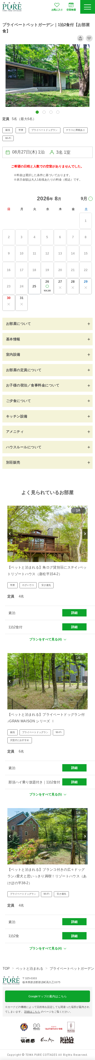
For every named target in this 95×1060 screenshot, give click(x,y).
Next (85, 534)
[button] (37, 112)
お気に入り (57, 9)
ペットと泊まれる (29, 969)
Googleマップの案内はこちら (47, 996)
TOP (6, 969)
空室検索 (71, 9)
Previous (10, 534)
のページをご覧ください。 (48, 1011)
